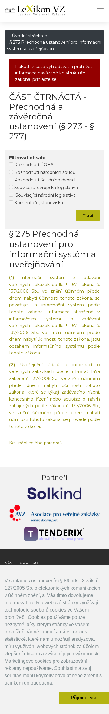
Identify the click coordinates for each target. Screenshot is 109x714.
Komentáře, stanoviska (38, 202)
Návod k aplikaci (22, 563)
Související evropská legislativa (45, 187)
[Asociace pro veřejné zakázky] (54, 514)
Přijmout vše (84, 697)
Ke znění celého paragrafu (36, 443)
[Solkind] (54, 492)
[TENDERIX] (54, 534)
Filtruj (88, 215)
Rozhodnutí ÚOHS (33, 164)
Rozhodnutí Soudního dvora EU (47, 180)
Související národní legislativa (44, 195)
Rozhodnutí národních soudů (44, 172)
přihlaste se (44, 79)
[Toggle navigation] (98, 11)
